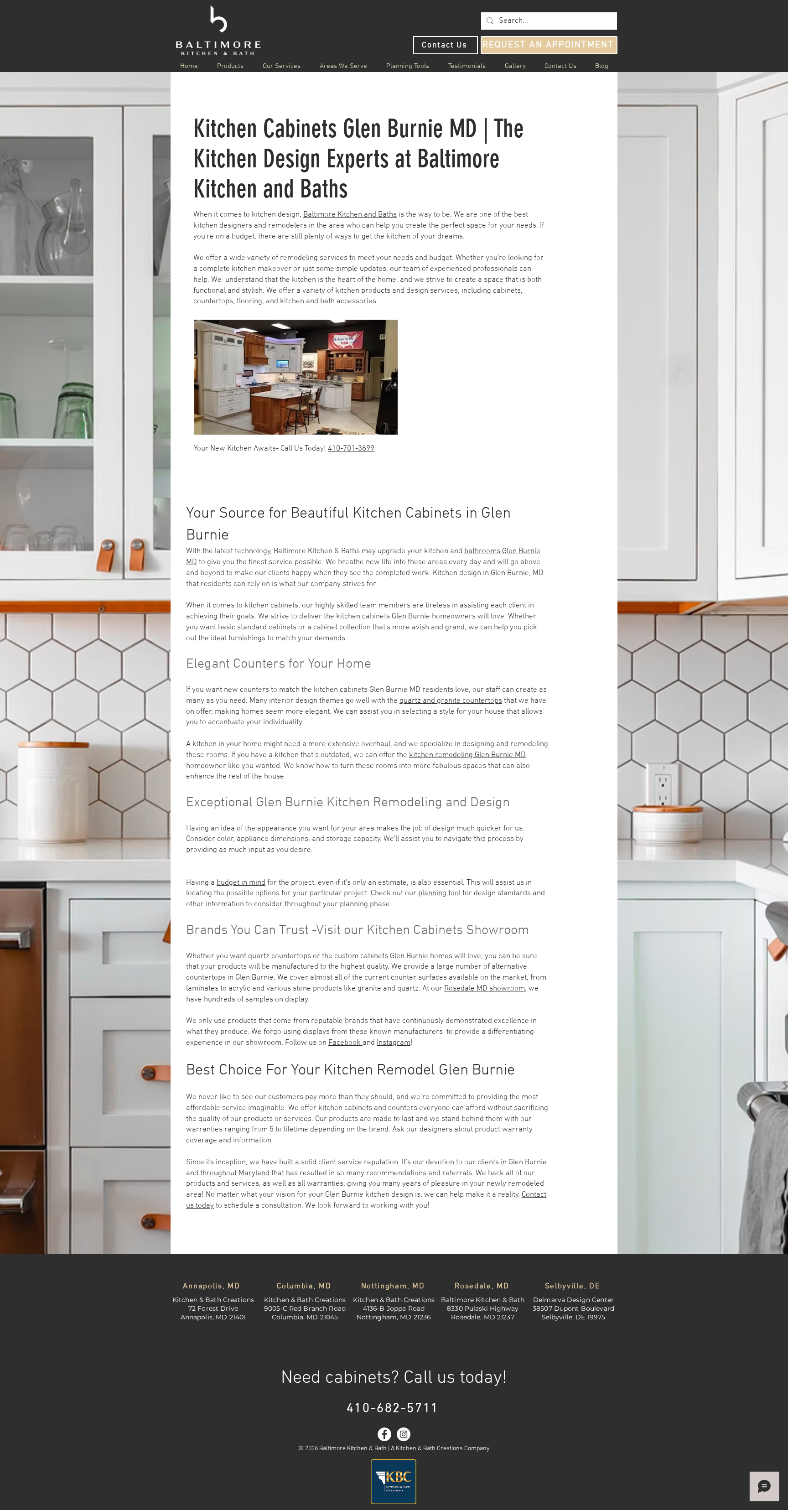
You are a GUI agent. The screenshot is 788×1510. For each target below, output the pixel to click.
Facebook (345, 1043)
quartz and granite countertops (450, 701)
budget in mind (241, 882)
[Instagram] (403, 1434)
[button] (343, 66)
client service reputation (358, 1162)
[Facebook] (384, 1434)
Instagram (393, 1043)
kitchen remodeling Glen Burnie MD (467, 755)
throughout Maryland (235, 1173)
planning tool (439, 893)
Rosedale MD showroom (484, 988)
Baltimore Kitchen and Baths (350, 214)
